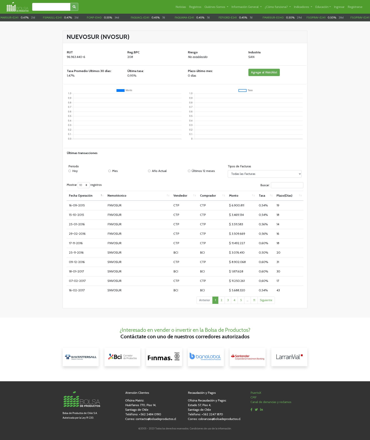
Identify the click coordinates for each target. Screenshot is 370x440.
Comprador (208, 195)
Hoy (75, 171)
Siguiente (266, 300)
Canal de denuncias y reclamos (271, 402)
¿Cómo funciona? (276, 7)
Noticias (181, 7)
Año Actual (159, 171)
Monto (233, 195)
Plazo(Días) (284, 195)
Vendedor (180, 195)
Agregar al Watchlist (264, 72)
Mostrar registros (84, 185)
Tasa (262, 195)
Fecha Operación (80, 195)
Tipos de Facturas (239, 166)
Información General (245, 7)
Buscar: (265, 185)
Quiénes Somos (215, 7)
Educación (322, 7)
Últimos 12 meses (203, 171)
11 (254, 300)
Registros (195, 7)
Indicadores (302, 7)
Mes (115, 171)
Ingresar (339, 7)
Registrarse (355, 7)
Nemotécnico (117, 195)
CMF (254, 397)
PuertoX (256, 393)
